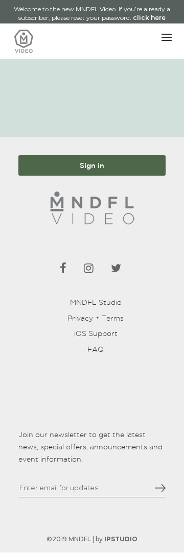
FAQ (95, 349)
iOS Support (96, 333)
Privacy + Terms (95, 318)
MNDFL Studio (96, 302)
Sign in (92, 165)
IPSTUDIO (120, 539)
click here (149, 17)
